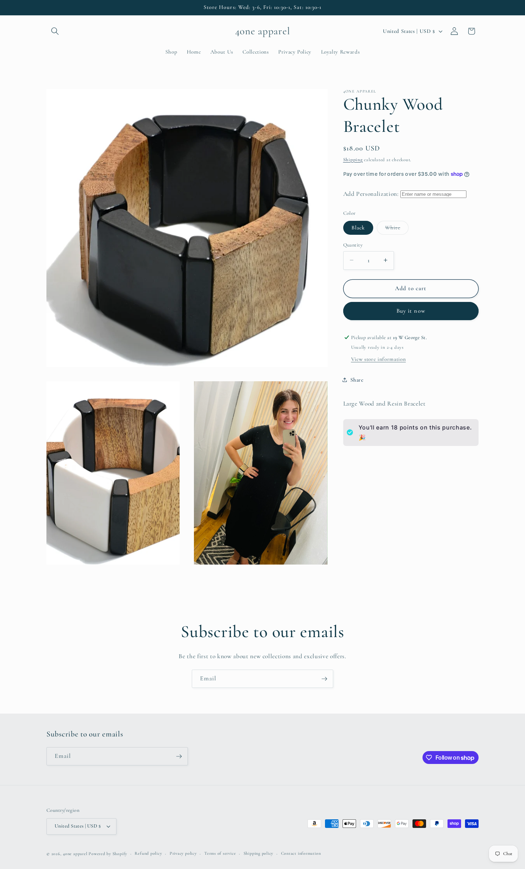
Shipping (353, 159)
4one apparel (75, 853)
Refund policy (148, 853)
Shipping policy (259, 853)
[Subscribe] (324, 679)
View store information (378, 359)
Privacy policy (183, 853)
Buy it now (410, 310)
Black (358, 227)
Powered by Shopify (108, 853)
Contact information (301, 853)
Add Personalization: (371, 193)
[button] (55, 31)
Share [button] (357, 380)
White (397, 229)
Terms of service (220, 853)
